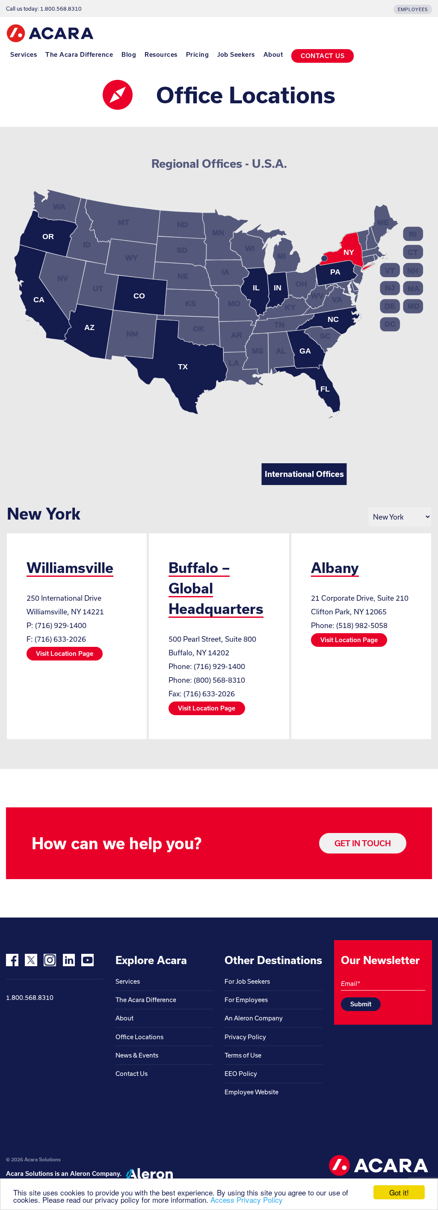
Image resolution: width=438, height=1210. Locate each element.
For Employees (246, 999)
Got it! (399, 1192)
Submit (360, 1004)
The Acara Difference (79, 55)
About (273, 55)
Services (23, 55)
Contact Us (131, 1073)
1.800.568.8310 (29, 997)
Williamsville (70, 567)
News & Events (136, 1055)
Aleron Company (95, 1173)
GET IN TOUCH (362, 843)
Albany (335, 567)
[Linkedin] (68, 960)
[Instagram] (50, 960)
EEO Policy (241, 1073)
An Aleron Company (254, 1018)
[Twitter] (31, 960)
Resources (161, 55)
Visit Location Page (64, 653)
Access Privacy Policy (246, 1199)
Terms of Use (243, 1055)
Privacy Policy (245, 1036)
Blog (128, 55)
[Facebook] (12, 960)
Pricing (197, 55)
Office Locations (139, 1036)
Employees (413, 9)
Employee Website (251, 1092)
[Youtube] (87, 960)
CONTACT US (322, 55)
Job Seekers (236, 55)
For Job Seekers (247, 981)
